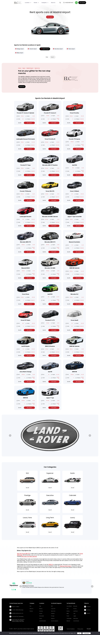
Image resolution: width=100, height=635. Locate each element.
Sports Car (53, 611)
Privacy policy (80, 628)
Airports (52, 57)
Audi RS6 (74, 165)
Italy (40, 606)
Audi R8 (50, 371)
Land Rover (75, 611)
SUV (27, 473)
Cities (47, 57)
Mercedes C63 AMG (50, 268)
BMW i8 (51, 564)
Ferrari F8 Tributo (25, 320)
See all (27, 487)
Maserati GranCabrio (74, 242)
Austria (40, 613)
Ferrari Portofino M (50, 139)
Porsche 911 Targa (25, 165)
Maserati (68, 620)
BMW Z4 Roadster (50, 346)
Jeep (74, 613)
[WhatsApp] (76, 2)
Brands (35, 2)
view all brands (76, 620)
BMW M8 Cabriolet (74, 268)
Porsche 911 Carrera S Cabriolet (25, 113)
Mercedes (75, 606)
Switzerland (41, 615)
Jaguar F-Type (50, 398)
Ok (79, 633)
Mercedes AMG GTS (25, 242)
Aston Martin (69, 606)
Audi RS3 (50, 294)
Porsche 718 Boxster (25, 191)
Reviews (31, 611)
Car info (19, 122)
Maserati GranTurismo (65, 566)
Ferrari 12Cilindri (74, 191)
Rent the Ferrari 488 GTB (23, 553)
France (40, 618)
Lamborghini (69, 618)
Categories (44, 2)
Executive (50, 495)
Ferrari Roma (25, 294)
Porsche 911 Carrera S (50, 113)
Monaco (40, 608)
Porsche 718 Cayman (74, 139)
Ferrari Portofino (74, 113)
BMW (68, 613)
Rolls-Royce (75, 618)
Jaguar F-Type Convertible (74, 216)
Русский (89, 628)
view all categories (54, 620)
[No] (98, 633)
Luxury (72, 518)
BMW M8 (74, 371)
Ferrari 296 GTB (50, 191)
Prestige (27, 495)
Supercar (50, 473)
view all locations (42, 620)
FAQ (30, 606)
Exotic (72, 473)
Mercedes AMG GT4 (50, 242)
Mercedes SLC (74, 294)
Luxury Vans (27, 518)
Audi (67, 608)
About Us (53, 2)
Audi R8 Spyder (25, 346)
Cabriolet (72, 495)
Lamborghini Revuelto (25, 216)
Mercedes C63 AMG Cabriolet (50, 216)
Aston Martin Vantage (25, 371)
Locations (27, 2)
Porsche (75, 608)
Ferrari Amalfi (74, 320)
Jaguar (74, 615)
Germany (41, 611)
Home (19, 68)
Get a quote (29, 122)
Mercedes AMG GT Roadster (50, 165)
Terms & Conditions (71, 628)
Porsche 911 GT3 (50, 320)
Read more (21, 86)
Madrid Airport (30, 68)
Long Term (50, 518)
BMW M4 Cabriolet (74, 346)
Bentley (68, 611)
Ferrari (68, 615)
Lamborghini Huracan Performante (25, 139)
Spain (24, 68)
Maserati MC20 (25, 268)
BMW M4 (25, 398)
